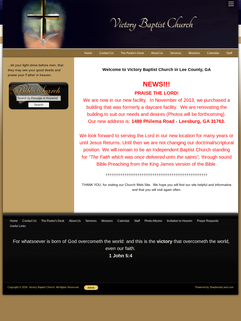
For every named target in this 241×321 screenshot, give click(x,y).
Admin (91, 287)
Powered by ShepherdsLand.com (214, 287)
